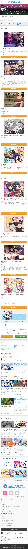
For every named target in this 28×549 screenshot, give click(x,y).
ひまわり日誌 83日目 (6, 406)
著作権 (3, 516)
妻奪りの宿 (3, 108)
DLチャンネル (14, 2)
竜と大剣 (3, 76)
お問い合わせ (4, 509)
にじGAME (20, 533)
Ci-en (7, 537)
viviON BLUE (20, 537)
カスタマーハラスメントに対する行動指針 (10, 506)
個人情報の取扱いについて (7, 521)
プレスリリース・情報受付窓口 (8, 511)
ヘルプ (3, 507)
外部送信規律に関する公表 (7, 523)
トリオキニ (7, 540)
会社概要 (4, 502)
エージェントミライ (5, 48)
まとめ (9, 480)
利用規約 (4, 504)
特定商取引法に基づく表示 (7, 520)
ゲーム (25, 13)
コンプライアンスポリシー (7, 525)
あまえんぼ (3, 164)
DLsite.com (7, 533)
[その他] (20, 24)
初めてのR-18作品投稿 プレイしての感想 (7, 371)
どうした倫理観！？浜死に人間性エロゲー (20, 447)
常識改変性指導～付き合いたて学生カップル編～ (12, 135)
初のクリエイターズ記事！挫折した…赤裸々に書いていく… (7, 390)
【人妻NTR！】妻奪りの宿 (20, 388)
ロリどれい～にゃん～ (6, 233)
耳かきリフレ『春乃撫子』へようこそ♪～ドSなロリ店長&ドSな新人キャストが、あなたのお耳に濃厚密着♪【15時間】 (14, 199)
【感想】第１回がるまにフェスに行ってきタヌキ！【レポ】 (7, 448)
